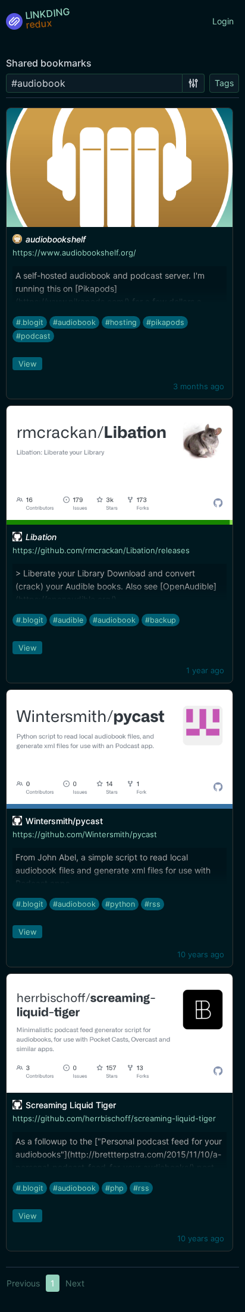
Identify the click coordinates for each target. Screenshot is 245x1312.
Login (223, 21)
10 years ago (200, 954)
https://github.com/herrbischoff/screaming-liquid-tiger (114, 1118)
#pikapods (165, 322)
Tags (224, 83)
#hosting (121, 322)
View (27, 363)
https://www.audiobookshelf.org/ (74, 252)
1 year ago (205, 670)
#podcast (33, 336)
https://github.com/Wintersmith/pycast (84, 834)
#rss (153, 904)
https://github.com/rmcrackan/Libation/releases (101, 550)
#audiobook (74, 322)
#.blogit (29, 322)
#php (114, 1188)
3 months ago (198, 386)
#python (120, 904)
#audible (68, 620)
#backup (160, 620)
